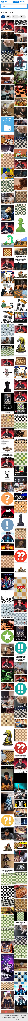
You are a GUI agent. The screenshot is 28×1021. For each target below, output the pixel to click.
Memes (22, 16)
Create (16, 1)
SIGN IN (22, 1)
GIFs (8, 16)
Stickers (15, 16)
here (24, 1019)
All (3, 16)
